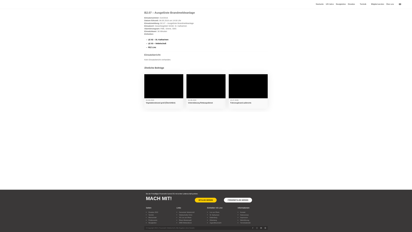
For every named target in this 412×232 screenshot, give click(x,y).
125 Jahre (330, 4)
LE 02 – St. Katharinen (158, 40)
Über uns (390, 4)
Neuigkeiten (341, 4)
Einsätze (351, 4)
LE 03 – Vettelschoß (157, 43)
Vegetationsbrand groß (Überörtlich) (160, 103)
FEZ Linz (152, 47)
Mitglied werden (377, 4)
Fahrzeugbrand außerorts (240, 103)
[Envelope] (261, 228)
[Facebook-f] (253, 228)
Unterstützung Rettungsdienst (200, 103)
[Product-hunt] (265, 228)
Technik (363, 4)
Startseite (320, 4)
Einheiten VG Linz (215, 208)
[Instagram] (257, 228)
